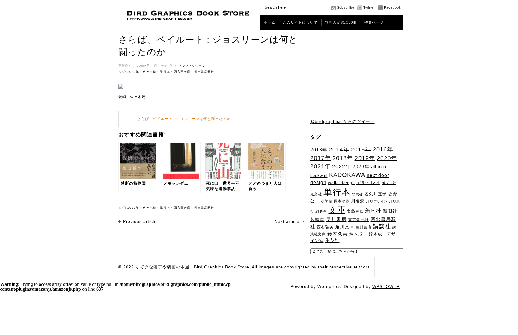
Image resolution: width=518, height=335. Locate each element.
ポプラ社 (389, 183)
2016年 (383, 149)
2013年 (318, 149)
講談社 (382, 226)
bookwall (319, 176)
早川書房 (336, 219)
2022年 (341, 166)
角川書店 (363, 227)
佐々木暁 (149, 71)
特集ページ (374, 22)
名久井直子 (375, 194)
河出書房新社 (204, 71)
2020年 (387, 158)
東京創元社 (358, 219)
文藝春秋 (355, 211)
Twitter (369, 7)
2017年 (320, 158)
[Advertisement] (355, 72)
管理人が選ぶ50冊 (341, 22)
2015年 (361, 149)
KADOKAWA (347, 175)
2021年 (320, 166)
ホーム (269, 22)
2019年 (365, 158)
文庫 (337, 209)
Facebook (392, 7)
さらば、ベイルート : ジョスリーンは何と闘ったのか (184, 119)
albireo (378, 166)
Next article (287, 221)
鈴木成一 (358, 234)
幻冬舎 (321, 211)
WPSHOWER (386, 286)
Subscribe (345, 7)
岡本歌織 (342, 201)
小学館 (326, 201)
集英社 (332, 240)
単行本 (336, 192)
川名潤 (358, 201)
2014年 (339, 149)
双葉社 (357, 194)
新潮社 (373, 211)
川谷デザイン (377, 201)
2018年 (342, 158)
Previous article (140, 221)
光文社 (316, 194)
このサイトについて (300, 22)
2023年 (361, 166)
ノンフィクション (192, 65)
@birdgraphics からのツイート (342, 121)
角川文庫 (344, 226)
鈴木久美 (337, 233)
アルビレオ (368, 182)
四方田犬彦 (182, 71)
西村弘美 (325, 227)
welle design (341, 182)
